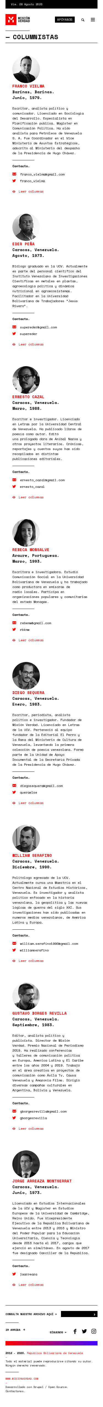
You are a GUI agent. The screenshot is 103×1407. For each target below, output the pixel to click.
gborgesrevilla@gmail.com (43, 1111)
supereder (28, 333)
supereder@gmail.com (38, 327)
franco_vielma (32, 181)
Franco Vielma (28, 86)
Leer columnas (31, 191)
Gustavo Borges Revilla (39, 1013)
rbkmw (24, 629)
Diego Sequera (28, 692)
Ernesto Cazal (28, 397)
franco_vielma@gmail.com (42, 174)
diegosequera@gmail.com (41, 785)
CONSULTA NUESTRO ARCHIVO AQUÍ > (31, 1314)
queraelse (28, 792)
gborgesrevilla (33, 1118)
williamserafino (34, 950)
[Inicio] (17, 19)
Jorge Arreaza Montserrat (42, 1181)
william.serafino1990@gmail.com (49, 943)
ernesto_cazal (32, 486)
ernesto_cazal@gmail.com (42, 480)
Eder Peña (23, 244)
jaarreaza (28, 1274)
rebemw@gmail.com (35, 623)
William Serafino (32, 855)
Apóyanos (65, 19)
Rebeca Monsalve (30, 549)
